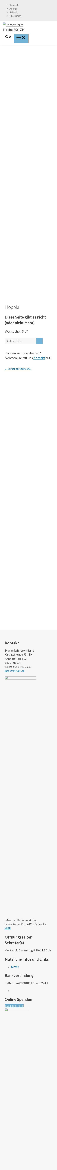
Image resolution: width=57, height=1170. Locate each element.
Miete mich (15, 15)
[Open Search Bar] (8, 37)
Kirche (15, 966)
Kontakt (14, 5)
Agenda (14, 8)
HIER (8, 928)
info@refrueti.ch (15, 670)
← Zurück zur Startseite (18, 368)
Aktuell (13, 12)
